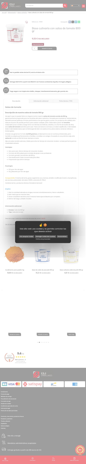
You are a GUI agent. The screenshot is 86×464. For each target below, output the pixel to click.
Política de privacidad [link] (43, 239)
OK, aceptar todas (26, 236)
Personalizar (62, 236)
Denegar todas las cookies (45, 236)
